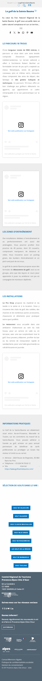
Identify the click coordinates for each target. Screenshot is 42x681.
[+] (21, 28)
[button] (24, 5)
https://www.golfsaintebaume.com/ (19, 469)
